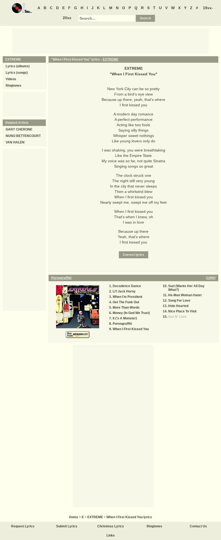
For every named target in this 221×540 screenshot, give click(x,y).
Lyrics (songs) (17, 73)
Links (110, 535)
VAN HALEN (15, 142)
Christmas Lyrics (110, 526)
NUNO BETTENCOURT (23, 136)
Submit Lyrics (66, 526)
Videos (11, 79)
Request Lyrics (22, 526)
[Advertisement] (110, 41)
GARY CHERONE (19, 129)
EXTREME (110, 59)
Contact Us (198, 526)
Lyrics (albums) (18, 66)
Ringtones (13, 85)
